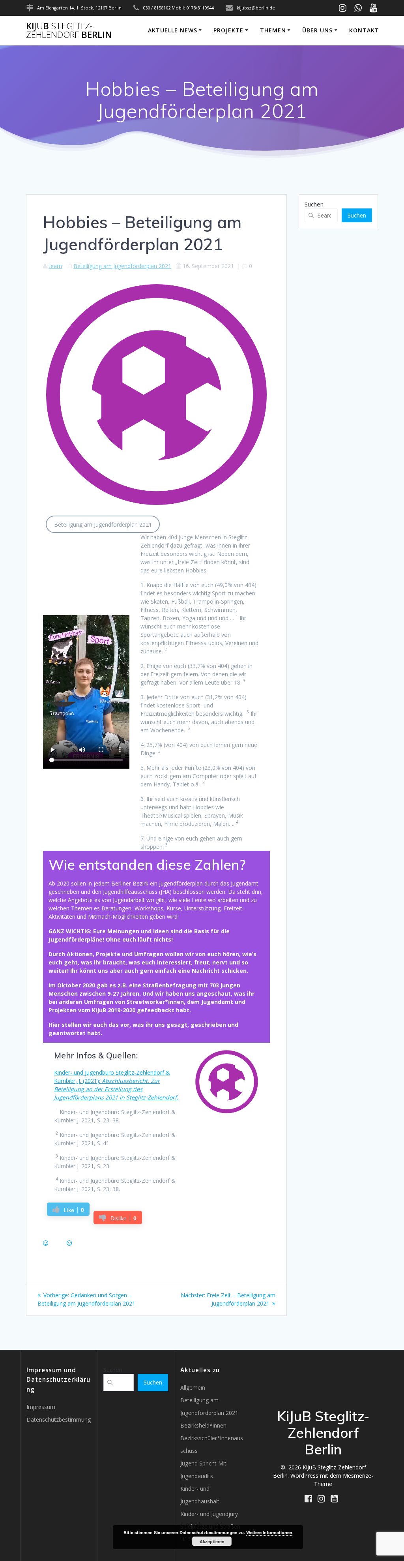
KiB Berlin (69, 30)
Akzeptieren (212, 1541)
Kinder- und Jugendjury (209, 1514)
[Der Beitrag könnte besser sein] (69, 1243)
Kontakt (364, 30)
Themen (273, 30)
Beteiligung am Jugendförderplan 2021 (122, 266)
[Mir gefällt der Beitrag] (46, 1243)
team (55, 266)
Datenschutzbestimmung (58, 1419)
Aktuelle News (172, 30)
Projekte (228, 30)
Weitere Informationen (269, 1532)
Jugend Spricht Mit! (204, 1463)
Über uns (317, 30)
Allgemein (192, 1387)
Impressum (40, 1407)
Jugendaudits (196, 1476)
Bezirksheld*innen (203, 1425)
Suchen (314, 204)
